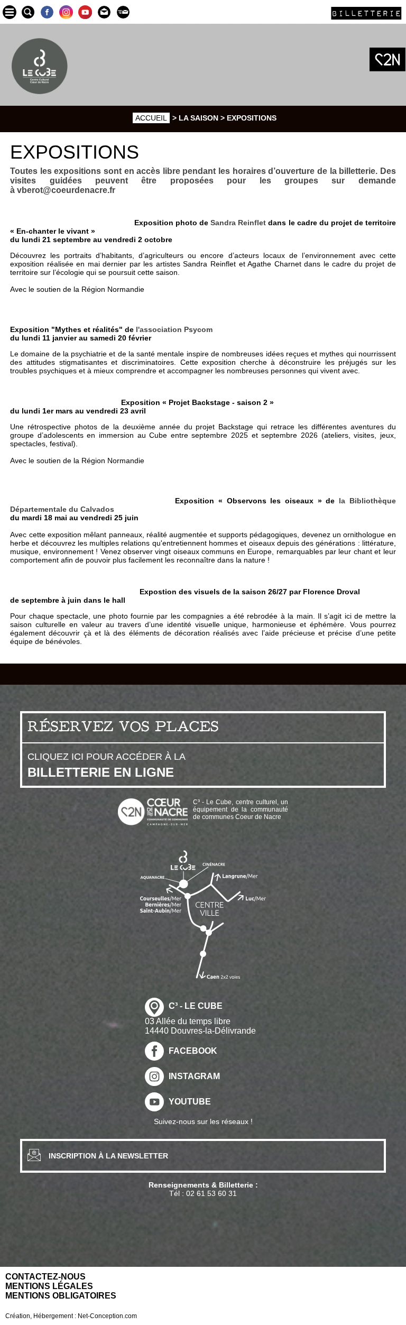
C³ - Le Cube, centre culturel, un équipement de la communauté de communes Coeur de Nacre (240, 809)
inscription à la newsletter (108, 1156)
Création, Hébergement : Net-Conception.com (71, 1316)
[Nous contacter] (104, 12)
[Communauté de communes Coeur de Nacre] (387, 59)
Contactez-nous (45, 1276)
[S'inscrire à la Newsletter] (123, 12)
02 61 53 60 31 (211, 1193)
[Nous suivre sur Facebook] (47, 12)
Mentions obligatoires (60, 1295)
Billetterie (366, 13)
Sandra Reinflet (238, 222)
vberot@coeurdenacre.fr (66, 190)
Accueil (151, 118)
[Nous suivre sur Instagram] (66, 12)
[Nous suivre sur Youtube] (85, 12)
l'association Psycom (173, 329)
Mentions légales (49, 1286)
